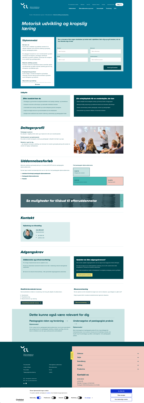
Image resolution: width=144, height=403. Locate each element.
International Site (110, 4)
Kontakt (103, 4)
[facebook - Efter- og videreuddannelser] (24, 381)
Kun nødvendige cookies (121, 399)
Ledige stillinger (27, 367)
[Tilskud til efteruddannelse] (72, 200)
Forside (31, 15)
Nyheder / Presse (95, 4)
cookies (48, 393)
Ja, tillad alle (121, 391)
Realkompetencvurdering (84, 275)
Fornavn (59, 48)
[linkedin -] (24, 384)
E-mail (58, 56)
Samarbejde (100, 8)
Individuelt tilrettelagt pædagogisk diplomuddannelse (36, 173)
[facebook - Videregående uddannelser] (24, 379)
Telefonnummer (93, 56)
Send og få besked (112, 67)
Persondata (26, 370)
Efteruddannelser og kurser (39, 15)
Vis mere (37, 84)
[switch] (54, 398)
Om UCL (88, 4)
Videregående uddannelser (55, 364)
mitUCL (50, 372)
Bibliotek (82, 4)
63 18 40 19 (41, 235)
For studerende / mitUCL (73, 4)
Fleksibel (24, 179)
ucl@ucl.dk (80, 381)
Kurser (50, 370)
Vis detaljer (88, 397)
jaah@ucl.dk (41, 238)
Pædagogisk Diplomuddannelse (30, 176)
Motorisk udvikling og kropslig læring (60, 15)
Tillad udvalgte (121, 395)
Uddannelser (72, 8)
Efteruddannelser (49, 15)
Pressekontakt (26, 364)
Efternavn (92, 48)
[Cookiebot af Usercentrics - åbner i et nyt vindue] (19, 400)
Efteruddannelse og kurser (86, 8)
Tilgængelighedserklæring (29, 372)
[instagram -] (26, 384)
